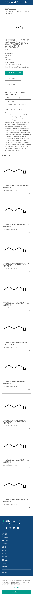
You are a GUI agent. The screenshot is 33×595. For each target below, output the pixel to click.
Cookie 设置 (16, 587)
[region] (16, 585)
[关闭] (31, 578)
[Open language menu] (21, 2)
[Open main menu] (30, 2)
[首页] (10, 2)
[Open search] (26, 2)
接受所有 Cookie (16, 592)
